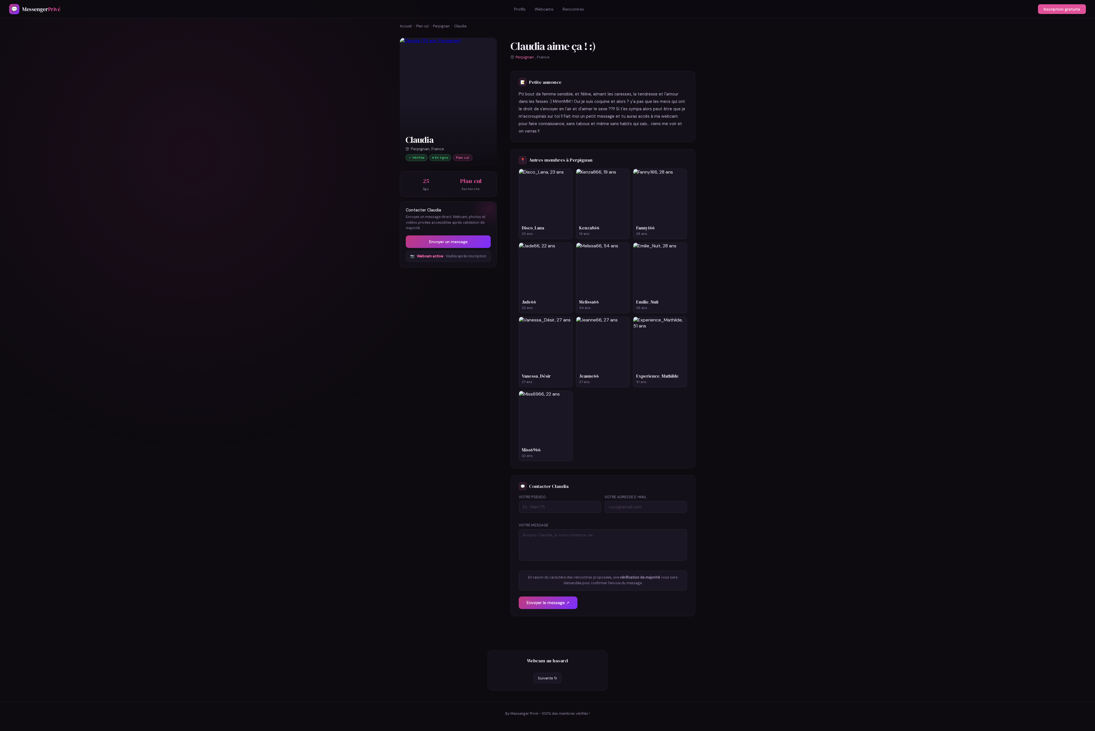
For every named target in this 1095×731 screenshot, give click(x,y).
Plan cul (422, 26)
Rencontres (573, 9)
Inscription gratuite (1062, 9)
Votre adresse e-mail (626, 497)
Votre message (533, 525)
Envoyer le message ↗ (548, 602)
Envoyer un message (448, 241)
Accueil (406, 26)
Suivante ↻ (547, 678)
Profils (520, 9)
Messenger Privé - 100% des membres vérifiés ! (550, 713)
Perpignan (441, 26)
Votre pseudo (532, 497)
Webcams (544, 9)
